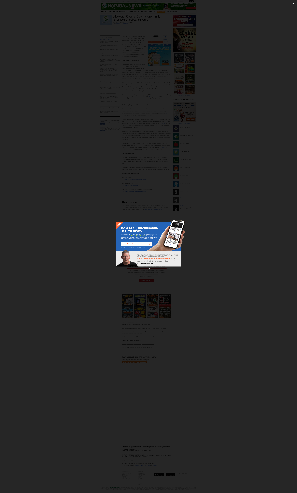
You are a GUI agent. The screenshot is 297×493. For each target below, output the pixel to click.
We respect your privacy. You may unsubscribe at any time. (133, 247)
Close (148, 268)
